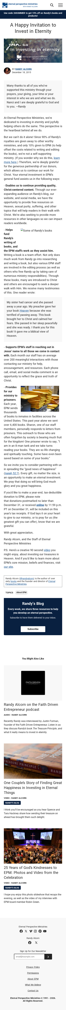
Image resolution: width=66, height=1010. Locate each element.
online (40, 505)
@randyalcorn (27, 578)
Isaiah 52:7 (11, 473)
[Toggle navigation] (60, 5)
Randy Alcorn (23, 69)
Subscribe (33, 629)
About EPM (21, 592)
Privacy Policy (33, 967)
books (13, 581)
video (47, 550)
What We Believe (33, 985)
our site (8, 566)
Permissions (33, 973)
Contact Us (33, 990)
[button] (52, 5)
